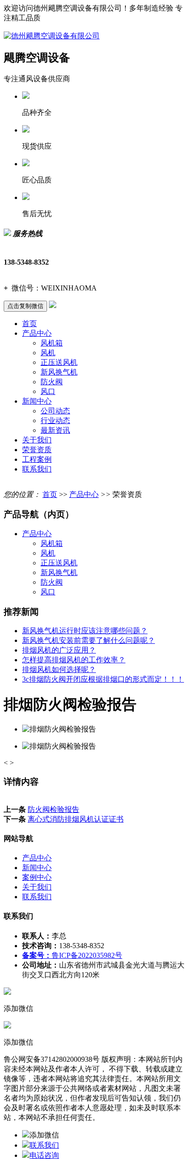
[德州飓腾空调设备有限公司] (52, 36)
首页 (29, 323)
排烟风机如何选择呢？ (59, 669)
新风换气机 (59, 372)
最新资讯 (55, 430)
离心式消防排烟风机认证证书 (76, 819)
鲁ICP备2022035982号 (72, 955)
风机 (48, 353)
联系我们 (37, 469)
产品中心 (37, 333)
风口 (48, 391)
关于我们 (37, 440)
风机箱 (52, 343)
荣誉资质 (37, 450)
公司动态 (55, 411)
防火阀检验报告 (53, 809)
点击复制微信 (25, 306)
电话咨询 (44, 1155)
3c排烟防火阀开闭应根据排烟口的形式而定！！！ (103, 679)
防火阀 (52, 382)
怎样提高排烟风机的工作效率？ (73, 660)
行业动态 (55, 420)
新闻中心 (37, 401)
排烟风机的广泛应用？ (59, 650)
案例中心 (37, 877)
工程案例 (37, 459)
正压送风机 (59, 362)
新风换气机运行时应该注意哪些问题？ (85, 631)
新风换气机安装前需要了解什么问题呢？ (88, 640)
